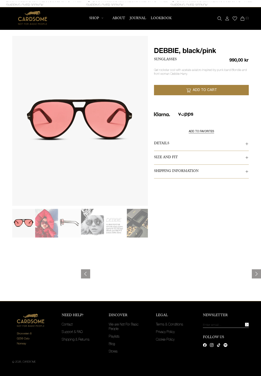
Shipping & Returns (75, 340)
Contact (67, 324)
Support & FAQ (72, 332)
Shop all (18, 279)
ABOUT (118, 18)
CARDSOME (29, 362)
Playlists (114, 337)
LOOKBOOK (161, 18)
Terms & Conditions (169, 324)
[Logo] (32, 18)
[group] (23, 223)
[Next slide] (256, 273)
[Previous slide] (85, 273)
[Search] (219, 18)
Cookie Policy (165, 340)
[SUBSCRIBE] (247, 324)
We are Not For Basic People (124, 327)
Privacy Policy (165, 332)
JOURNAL (138, 18)
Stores (113, 351)
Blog (112, 344)
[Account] (227, 18)
